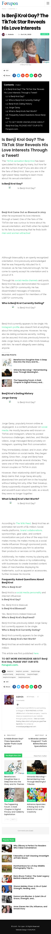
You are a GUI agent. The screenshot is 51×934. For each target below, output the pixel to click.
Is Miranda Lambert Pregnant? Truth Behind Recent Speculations (37, 742)
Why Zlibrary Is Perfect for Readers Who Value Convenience (30, 846)
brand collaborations (31, 530)
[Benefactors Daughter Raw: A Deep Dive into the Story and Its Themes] (7, 362)
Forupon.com (10, 665)
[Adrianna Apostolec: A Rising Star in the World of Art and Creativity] (37, 795)
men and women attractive (16, 233)
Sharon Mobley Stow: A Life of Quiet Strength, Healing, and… (30, 887)
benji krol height (32, 674)
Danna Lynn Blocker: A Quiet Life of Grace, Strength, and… (30, 897)
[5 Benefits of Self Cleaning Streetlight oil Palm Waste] (7, 858)
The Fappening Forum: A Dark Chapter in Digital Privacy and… (28, 381)
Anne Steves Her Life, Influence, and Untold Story (30, 907)
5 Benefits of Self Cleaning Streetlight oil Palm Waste (31, 857)
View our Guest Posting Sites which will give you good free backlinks (31, 721)
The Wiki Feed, (23, 523)
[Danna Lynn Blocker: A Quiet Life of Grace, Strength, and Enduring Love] (7, 899)
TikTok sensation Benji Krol (20, 161)
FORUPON (31, 930)
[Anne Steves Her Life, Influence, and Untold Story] (7, 909)
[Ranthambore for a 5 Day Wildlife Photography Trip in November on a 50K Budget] (7, 869)
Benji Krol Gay (20, 674)
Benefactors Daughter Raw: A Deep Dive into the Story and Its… (30, 360)
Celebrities (45, 34)
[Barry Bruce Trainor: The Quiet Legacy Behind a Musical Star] (7, 879)
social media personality (28, 592)
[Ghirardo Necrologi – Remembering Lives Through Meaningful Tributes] (7, 373)
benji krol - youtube (22, 671)
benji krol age (35, 671)
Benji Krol (10, 671)
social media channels (26, 280)
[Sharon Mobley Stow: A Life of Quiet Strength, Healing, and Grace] (7, 889)
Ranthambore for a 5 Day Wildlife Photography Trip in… (29, 867)
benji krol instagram (9, 677)
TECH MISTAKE (31, 711)
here (36, 653)
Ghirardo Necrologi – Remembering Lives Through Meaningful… (30, 371)
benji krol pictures (24, 677)
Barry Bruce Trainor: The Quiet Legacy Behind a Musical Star (31, 877)
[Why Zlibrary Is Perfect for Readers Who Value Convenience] (7, 848)
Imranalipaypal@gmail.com (26, 726)
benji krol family (8, 674)
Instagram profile (11, 327)
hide (18, 85)
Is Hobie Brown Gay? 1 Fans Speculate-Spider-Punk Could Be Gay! (13, 742)
